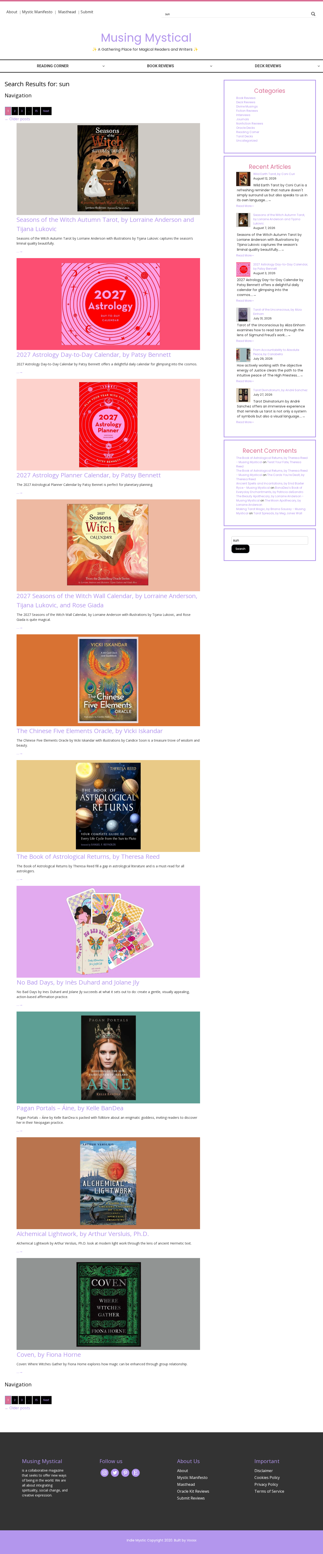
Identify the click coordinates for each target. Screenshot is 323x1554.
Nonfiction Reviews (249, 123)
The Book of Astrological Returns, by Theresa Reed (88, 856)
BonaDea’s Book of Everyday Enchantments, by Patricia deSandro (269, 490)
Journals (242, 119)
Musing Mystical (146, 38)
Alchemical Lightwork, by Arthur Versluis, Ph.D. (83, 1233)
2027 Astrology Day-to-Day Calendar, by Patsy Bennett (94, 354)
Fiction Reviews (247, 111)
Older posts (17, 118)
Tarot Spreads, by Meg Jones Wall (277, 513)
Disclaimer (263, 1470)
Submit (87, 11)
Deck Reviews (268, 66)
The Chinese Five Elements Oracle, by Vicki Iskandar (90, 730)
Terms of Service (269, 1491)
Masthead (67, 11)
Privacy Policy (266, 1484)
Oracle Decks (245, 128)
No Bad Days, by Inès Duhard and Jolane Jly (78, 982)
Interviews (243, 115)
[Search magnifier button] (313, 14)
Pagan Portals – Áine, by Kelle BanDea (70, 1108)
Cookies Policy (267, 1477)
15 (36, 111)
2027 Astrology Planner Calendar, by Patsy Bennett (89, 475)
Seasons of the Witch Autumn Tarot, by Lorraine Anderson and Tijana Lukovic (279, 219)
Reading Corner (53, 66)
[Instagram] (104, 1472)
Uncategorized (247, 141)
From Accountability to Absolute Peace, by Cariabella (276, 352)
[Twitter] (115, 1472)
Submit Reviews (191, 1498)
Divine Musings (247, 106)
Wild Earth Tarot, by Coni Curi (274, 174)
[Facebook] (125, 1472)
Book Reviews (160, 66)
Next (46, 111)
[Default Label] (136, 1472)
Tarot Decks (244, 136)
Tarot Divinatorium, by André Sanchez (280, 390)
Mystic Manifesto (37, 11)
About (11, 11)
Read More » (245, 206)
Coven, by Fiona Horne (49, 1354)
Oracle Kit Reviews (193, 1491)
